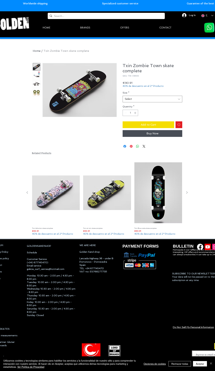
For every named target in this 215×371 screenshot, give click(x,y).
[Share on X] (144, 146)
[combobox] (152, 99)
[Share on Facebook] (125, 146)
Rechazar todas (179, 363)
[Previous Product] (27, 192)
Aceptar (200, 363)
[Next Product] (187, 192)
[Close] (211, 363)
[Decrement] (125, 113)
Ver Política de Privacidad (30, 366)
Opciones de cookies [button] (155, 363)
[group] (107, 198)
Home (36, 50)
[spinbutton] (130, 113)
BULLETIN (183, 246)
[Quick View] (56, 193)
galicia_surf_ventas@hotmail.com (45, 269)
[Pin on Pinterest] (131, 146)
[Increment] (135, 113)
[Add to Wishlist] (179, 124)
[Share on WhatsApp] (138, 146)
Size (126, 92)
